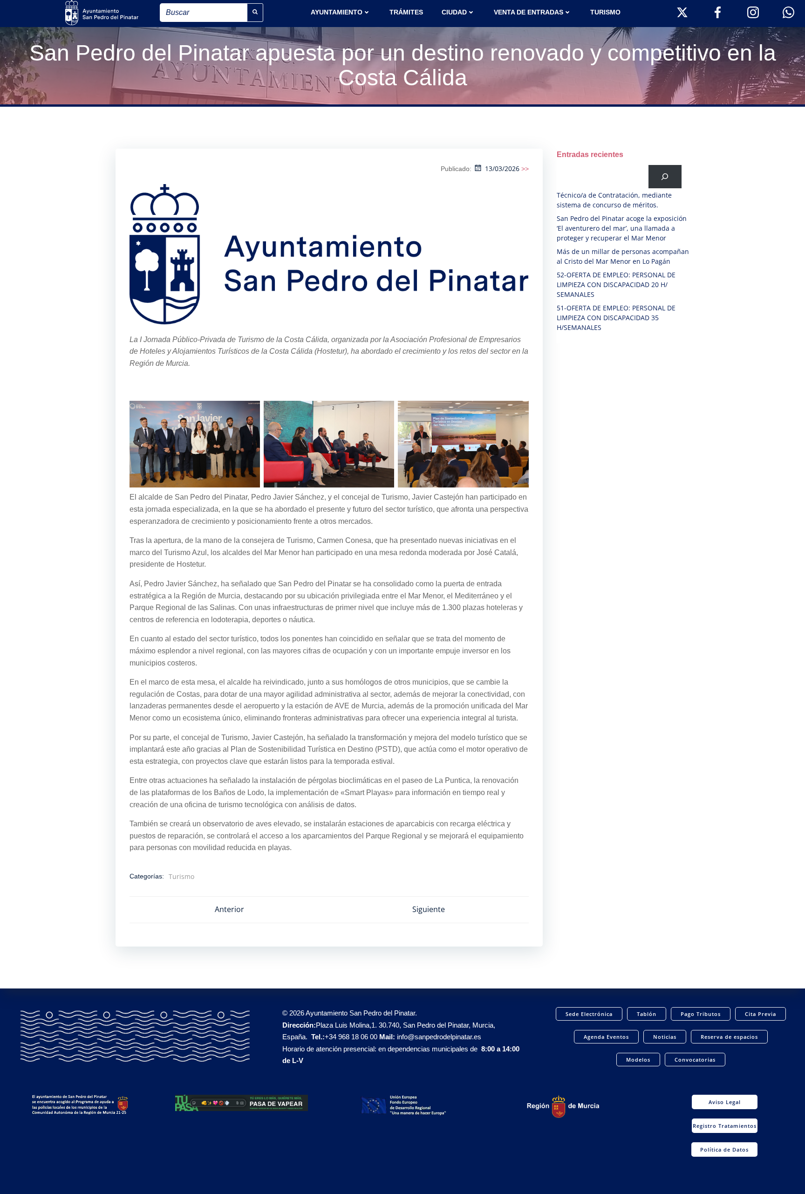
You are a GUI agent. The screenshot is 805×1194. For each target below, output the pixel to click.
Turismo (605, 12)
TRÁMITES (406, 12)
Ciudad (454, 12)
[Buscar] (665, 176)
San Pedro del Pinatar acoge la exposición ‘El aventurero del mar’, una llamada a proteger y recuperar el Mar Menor (622, 228)
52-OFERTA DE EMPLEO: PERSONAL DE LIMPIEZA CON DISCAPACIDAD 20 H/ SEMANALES (616, 284)
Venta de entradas (528, 12)
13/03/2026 (502, 168)
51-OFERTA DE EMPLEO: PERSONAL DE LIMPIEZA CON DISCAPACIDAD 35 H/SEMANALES (616, 317)
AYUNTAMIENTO (336, 12)
